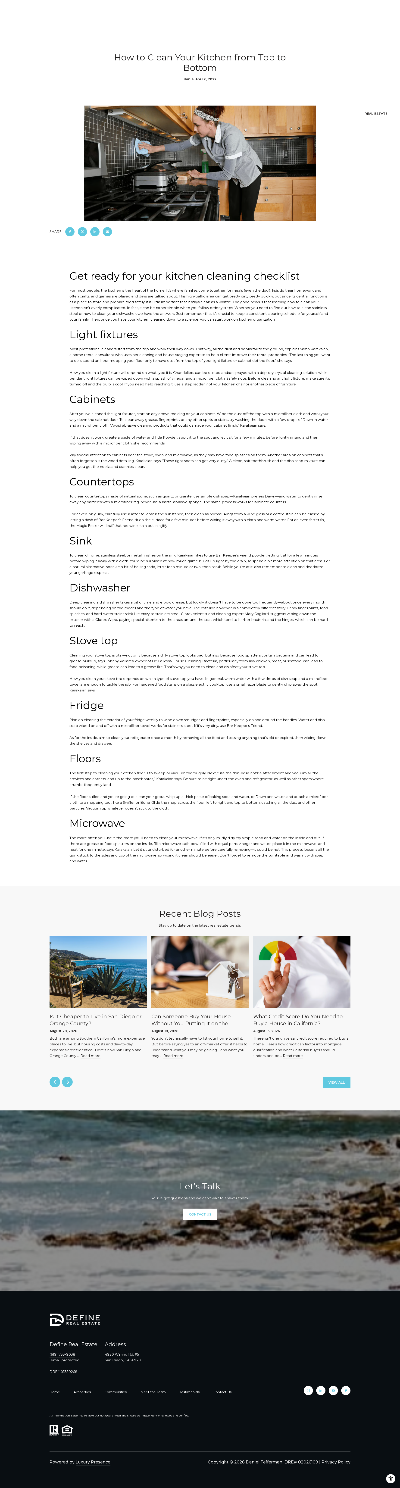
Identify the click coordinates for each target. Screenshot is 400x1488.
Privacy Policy (336, 1462)
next (67, 1082)
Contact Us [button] (200, 1214)
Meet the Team (153, 1392)
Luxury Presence (93, 1462)
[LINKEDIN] (320, 1390)
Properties (82, 1392)
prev (55, 1082)
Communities (116, 1392)
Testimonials (190, 1392)
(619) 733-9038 (62, 1354)
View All (336, 1082)
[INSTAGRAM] (308, 1390)
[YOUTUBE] (333, 1390)
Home (55, 1392)
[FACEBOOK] (345, 1390)
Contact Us (222, 1392)
